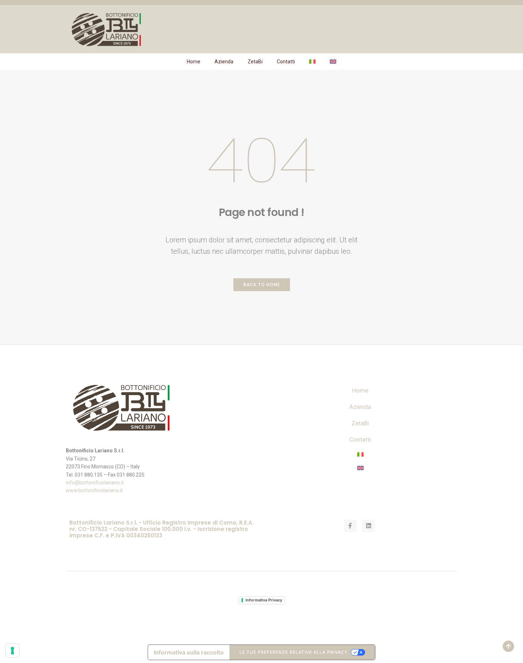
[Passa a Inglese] (333, 61)
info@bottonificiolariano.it (95, 482)
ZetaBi (255, 61)
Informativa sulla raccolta (188, 652)
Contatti (286, 61)
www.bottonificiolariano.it (94, 490)
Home (193, 61)
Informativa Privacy (263, 600)
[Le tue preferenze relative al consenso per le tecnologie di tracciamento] (12, 650)
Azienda (224, 61)
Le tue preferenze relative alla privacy (293, 652)
